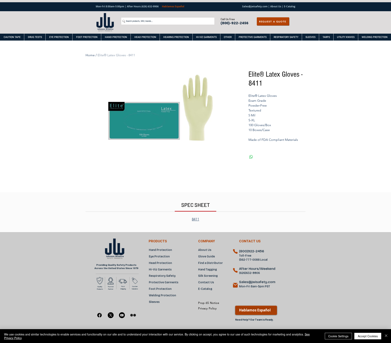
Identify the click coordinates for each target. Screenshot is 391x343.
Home (90, 55)
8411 (195, 219)
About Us (276, 6)
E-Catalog (289, 6)
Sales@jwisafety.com (255, 6)
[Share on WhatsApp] (251, 156)
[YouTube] (122, 315)
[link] (195, 205)
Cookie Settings (338, 336)
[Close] (386, 336)
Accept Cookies (368, 336)
